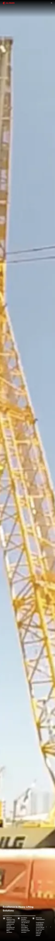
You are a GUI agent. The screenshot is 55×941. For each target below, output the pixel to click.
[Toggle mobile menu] (51, 3)
